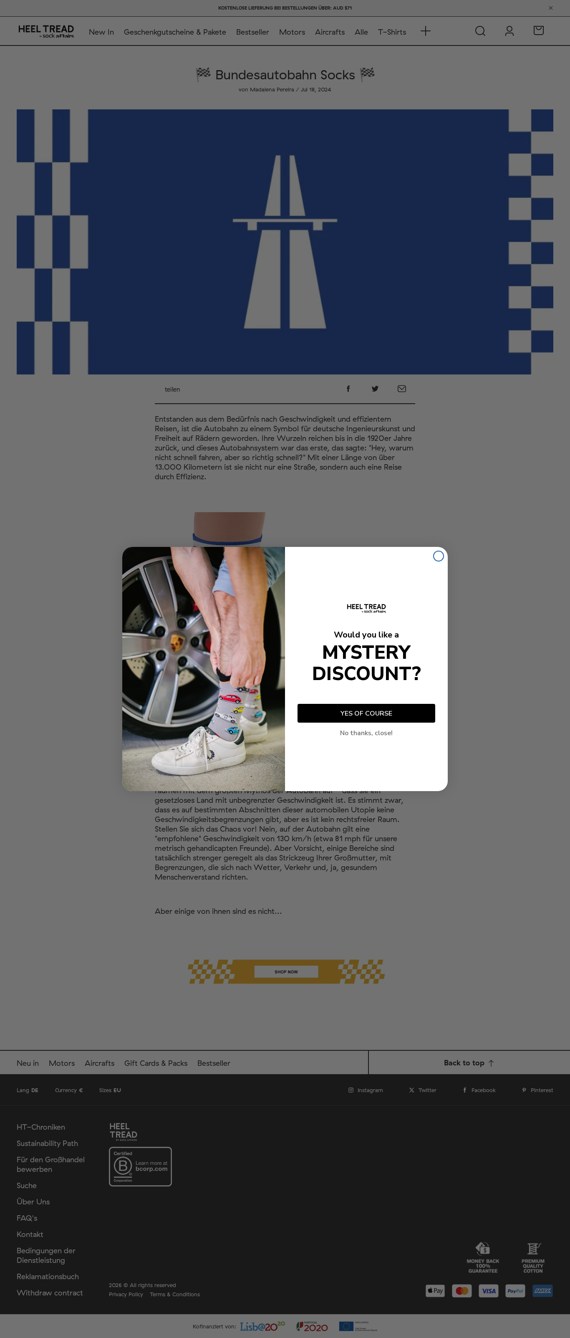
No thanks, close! (366, 733)
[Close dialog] (439, 556)
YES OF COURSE (366, 713)
